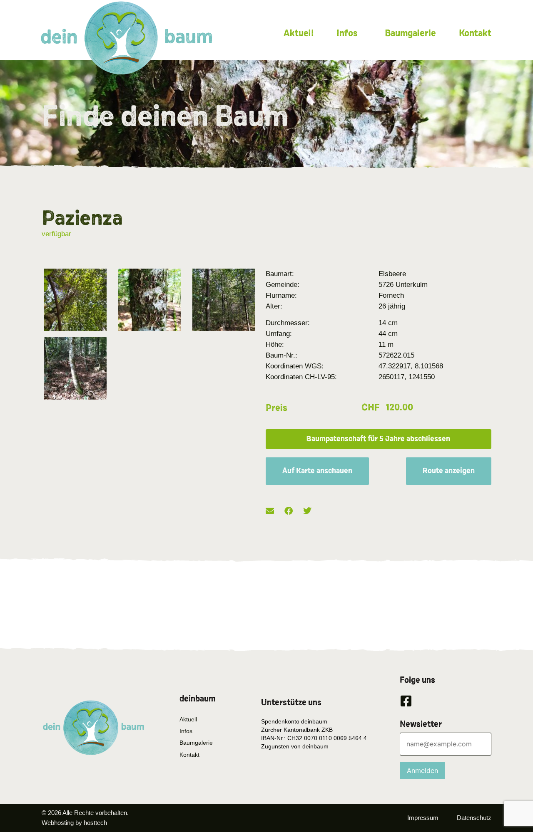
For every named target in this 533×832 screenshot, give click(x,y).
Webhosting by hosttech (74, 822)
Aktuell (299, 33)
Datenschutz (474, 817)
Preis (276, 407)
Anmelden (422, 770)
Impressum (422, 817)
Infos (347, 33)
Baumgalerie (410, 33)
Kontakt (475, 33)
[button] (378, 439)
